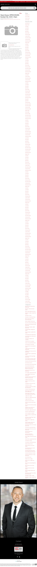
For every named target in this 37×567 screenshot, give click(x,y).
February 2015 (27, 196)
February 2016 (27, 179)
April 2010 (27, 280)
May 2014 (27, 207)
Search (34, 8)
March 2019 (27, 126)
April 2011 (27, 262)
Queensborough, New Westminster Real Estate (29, 434)
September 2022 (28, 81)
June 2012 (27, 241)
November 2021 (28, 94)
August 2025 (27, 42)
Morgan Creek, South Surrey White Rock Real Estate (30, 408)
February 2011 (27, 265)
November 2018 (28, 133)
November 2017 (28, 149)
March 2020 (27, 112)
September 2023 (28, 71)
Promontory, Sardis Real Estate (30, 427)
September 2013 (28, 218)
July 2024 (26, 58)
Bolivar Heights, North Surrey (30, 321)
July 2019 (26, 120)
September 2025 (28, 40)
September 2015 (28, 184)
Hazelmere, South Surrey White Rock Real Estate (30, 387)
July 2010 (26, 275)
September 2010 (28, 272)
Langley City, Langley (28, 395)
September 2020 (28, 108)
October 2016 (27, 168)
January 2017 (27, 165)
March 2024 (27, 65)
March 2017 (27, 162)
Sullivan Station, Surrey (29, 443)
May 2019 (27, 123)
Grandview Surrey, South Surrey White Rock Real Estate (30, 377)
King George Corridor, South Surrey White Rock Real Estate (30, 394)
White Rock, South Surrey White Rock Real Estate (30, 473)
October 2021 (27, 95)
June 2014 (27, 205)
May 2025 (27, 47)
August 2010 (27, 273)
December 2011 (28, 249)
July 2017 (26, 155)
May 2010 (27, 278)
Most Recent (27, 23)
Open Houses (27, 18)
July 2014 (26, 204)
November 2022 (28, 78)
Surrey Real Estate (28, 457)
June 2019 (27, 121)
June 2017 (27, 157)
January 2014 (27, 213)
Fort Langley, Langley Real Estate (30, 372)
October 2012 (27, 234)
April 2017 (27, 160)
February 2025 (27, 52)
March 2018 (27, 142)
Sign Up (5, 1)
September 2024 (28, 57)
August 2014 (27, 202)
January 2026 (27, 36)
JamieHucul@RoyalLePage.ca (18, 545)
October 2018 (27, 134)
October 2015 (27, 183)
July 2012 (26, 239)
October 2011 (27, 252)
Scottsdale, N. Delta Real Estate (30, 442)
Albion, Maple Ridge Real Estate (30, 311)
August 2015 (27, 186)
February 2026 (27, 34)
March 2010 (27, 281)
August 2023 (27, 73)
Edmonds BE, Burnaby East (29, 365)
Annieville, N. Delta (28, 315)
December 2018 (28, 131)
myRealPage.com (18, 561)
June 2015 (27, 189)
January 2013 (27, 231)
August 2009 (27, 289)
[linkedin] (19, 556)
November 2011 (28, 251)
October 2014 (27, 199)
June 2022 (27, 84)
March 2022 (27, 89)
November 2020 (28, 105)
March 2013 (27, 228)
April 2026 (27, 31)
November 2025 (28, 37)
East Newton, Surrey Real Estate (30, 364)
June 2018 (27, 137)
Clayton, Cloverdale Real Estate (30, 342)
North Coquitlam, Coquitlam (29, 413)
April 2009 (27, 296)
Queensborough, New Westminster (28, 432)
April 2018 (27, 141)
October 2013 (27, 217)
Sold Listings (27, 19)
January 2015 (27, 197)
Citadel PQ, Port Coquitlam (29, 341)
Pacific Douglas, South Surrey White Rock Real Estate (30, 423)
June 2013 (27, 223)
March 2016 (27, 178)
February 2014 (27, 212)
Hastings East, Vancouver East (30, 383)
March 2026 (27, 32)
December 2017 (28, 147)
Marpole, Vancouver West (29, 400)
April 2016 (27, 176)
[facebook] (17, 556)
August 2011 (27, 255)
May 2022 (27, 86)
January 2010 (27, 283)
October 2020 (27, 107)
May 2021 (27, 99)
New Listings (27, 16)
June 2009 (27, 293)
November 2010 (28, 268)
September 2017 (28, 152)
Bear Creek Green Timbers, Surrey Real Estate (29, 319)
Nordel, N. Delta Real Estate (30, 411)
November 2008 (28, 302)
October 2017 (27, 150)
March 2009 (27, 297)
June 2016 (27, 173)
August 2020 (27, 110)
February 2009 (27, 299)
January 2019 (27, 129)
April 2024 (27, 63)
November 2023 (28, 68)
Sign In (1, 1)
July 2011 (26, 257)
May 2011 (27, 260)
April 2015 (27, 192)
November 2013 (28, 215)
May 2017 (27, 158)
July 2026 (26, 26)
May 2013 (27, 225)
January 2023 (27, 76)
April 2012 (27, 244)
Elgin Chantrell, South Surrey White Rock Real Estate (29, 368)
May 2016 (27, 175)
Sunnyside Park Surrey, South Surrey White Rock (30, 448)
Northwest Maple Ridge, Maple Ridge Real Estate (30, 418)
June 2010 (27, 276)
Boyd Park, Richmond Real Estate (30, 322)
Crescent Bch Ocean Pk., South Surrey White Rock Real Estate (30, 359)
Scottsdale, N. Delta (28, 440)
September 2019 (28, 118)
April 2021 (27, 100)
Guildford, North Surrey (29, 379)
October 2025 (27, 39)
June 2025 (27, 45)
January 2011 (27, 267)
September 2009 (28, 288)
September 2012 (28, 236)
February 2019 (27, 128)
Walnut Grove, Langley (29, 458)
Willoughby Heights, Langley (29, 475)
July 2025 (26, 44)
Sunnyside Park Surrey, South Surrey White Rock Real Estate (11, 19)
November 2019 (28, 116)
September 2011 (28, 254)
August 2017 (27, 154)
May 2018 (27, 139)
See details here (11, 44)
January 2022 (27, 92)
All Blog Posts (27, 14)
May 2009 (27, 294)
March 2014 (27, 210)
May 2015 (27, 191)
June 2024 (27, 60)
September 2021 (28, 97)
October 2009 (27, 286)
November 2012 (28, 233)
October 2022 (27, 79)
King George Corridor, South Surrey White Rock (29, 391)
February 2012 (27, 247)
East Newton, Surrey (28, 362)
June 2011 (27, 259)
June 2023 (27, 74)
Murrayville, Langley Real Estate (30, 409)
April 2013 (27, 226)
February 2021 (27, 102)
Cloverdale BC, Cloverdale (29, 344)
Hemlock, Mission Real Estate (30, 389)
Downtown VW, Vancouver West (30, 361)
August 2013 (27, 220)
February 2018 (27, 144)
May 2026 (27, 29)
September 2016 (28, 170)
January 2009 (27, 301)
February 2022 (27, 91)
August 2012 (27, 238)
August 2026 (27, 24)
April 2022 (27, 87)
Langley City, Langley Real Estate (30, 397)
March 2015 (27, 194)
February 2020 (27, 113)
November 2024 (28, 53)
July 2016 (26, 171)
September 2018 (28, 136)
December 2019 (28, 115)
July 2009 (26, 291)
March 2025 (27, 50)
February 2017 (27, 163)
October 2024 (27, 55)
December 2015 (28, 181)
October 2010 (27, 270)
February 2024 (27, 66)
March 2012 (27, 246)
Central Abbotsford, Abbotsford (30, 334)
